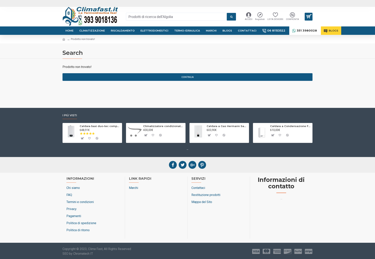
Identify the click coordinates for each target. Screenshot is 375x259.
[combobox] (176, 16)
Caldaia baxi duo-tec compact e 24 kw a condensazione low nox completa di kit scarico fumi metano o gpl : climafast (100, 126)
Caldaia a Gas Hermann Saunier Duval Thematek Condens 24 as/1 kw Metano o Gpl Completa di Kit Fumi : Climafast (227, 126)
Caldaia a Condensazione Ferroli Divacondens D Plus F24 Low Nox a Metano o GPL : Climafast (290, 126)
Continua (187, 77)
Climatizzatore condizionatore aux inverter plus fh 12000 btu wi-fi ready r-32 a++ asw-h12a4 (163, 126)
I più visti (69, 115)
